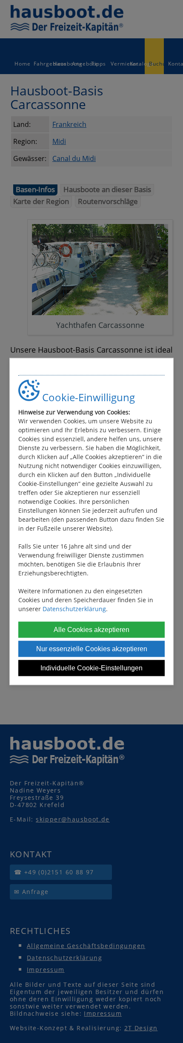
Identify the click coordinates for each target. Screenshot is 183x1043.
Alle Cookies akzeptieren (91, 629)
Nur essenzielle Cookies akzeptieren (91, 648)
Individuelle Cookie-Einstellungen (91, 668)
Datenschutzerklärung (74, 609)
